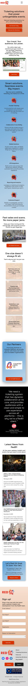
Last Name (5, 621)
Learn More (14, 74)
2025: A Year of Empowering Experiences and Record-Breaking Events (14, 475)
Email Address (6, 608)
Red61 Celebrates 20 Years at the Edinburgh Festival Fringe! (14, 543)
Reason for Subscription (8, 633)
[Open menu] (21, 2)
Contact (9, 664)
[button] (4, 365)
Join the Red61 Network (14, 379)
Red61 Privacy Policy (14, 679)
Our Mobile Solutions (14, 245)
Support (19, 664)
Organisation (5, 627)
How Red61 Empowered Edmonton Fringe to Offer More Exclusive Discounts (14, 510)
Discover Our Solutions (14, 30)
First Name (5, 614)
